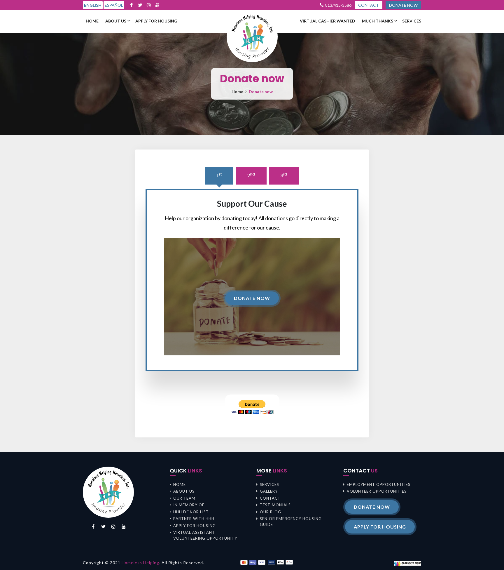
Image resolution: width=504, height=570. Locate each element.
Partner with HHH (193, 518)
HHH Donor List (191, 512)
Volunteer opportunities (377, 491)
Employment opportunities (378, 484)
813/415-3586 (338, 5)
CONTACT (368, 5)
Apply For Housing (156, 21)
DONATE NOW (403, 5)
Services (411, 21)
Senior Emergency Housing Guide (291, 521)
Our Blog (270, 512)
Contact (270, 498)
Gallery (269, 491)
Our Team (184, 498)
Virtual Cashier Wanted (327, 21)
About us (115, 21)
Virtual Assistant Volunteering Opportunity (205, 535)
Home (92, 21)
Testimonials (275, 505)
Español (114, 5)
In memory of (188, 505)
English (93, 5)
